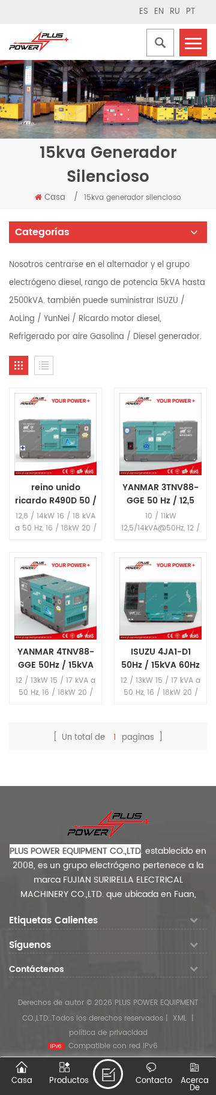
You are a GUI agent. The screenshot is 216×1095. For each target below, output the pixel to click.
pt (190, 11)
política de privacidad (108, 1033)
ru (175, 11)
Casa (54, 197)
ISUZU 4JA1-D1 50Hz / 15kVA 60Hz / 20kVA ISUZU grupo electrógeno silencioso (160, 659)
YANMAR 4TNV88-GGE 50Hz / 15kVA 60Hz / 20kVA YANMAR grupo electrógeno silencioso (55, 659)
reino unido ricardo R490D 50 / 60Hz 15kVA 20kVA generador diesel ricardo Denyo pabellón (56, 494)
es (143, 11)
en (159, 11)
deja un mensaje (108, 1074)
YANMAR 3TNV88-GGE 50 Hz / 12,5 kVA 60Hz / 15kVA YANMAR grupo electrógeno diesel (160, 494)
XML (180, 1018)
